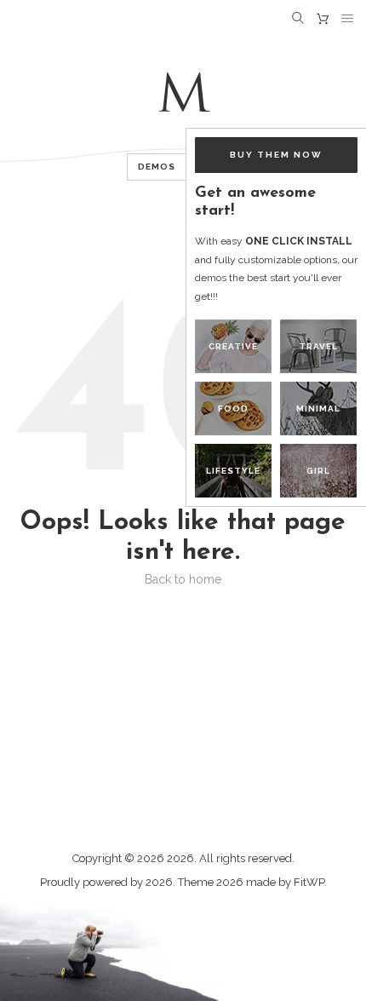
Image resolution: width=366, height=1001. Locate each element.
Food (233, 408)
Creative (233, 346)
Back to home (183, 579)
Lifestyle (233, 470)
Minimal (318, 408)
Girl (318, 470)
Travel (318, 346)
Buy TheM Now (276, 154)
